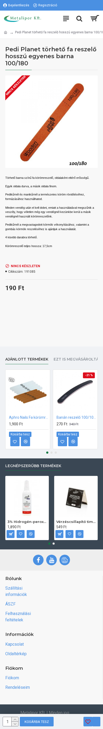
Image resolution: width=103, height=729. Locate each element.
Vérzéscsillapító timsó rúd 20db (76, 522)
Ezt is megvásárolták (77, 359)
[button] (47, 453)
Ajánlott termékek (26, 359)
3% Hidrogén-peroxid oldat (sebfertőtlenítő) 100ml (27, 522)
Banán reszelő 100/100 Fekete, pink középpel (76, 417)
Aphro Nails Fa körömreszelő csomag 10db (29, 417)
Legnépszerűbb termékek (33, 466)
